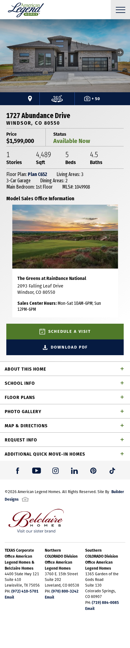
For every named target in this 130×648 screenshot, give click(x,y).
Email (9, 597)
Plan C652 (37, 174)
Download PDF (69, 347)
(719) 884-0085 (105, 602)
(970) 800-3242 (65, 591)
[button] (120, 52)
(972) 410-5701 (24, 591)
